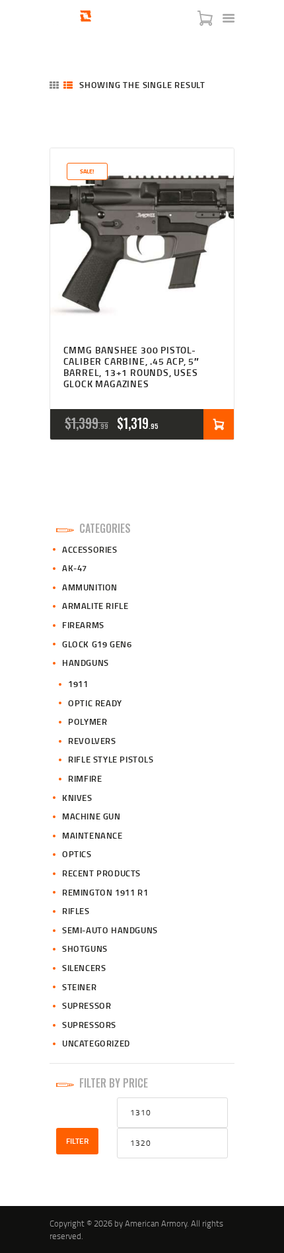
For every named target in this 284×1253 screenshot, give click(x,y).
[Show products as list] (68, 85)
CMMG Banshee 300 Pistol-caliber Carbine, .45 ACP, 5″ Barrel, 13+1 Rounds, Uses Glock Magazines (131, 367)
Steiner (79, 987)
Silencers (84, 968)
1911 (78, 684)
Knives (77, 798)
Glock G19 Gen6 (96, 644)
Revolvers (92, 741)
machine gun (91, 816)
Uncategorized (96, 1043)
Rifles (76, 911)
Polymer (87, 721)
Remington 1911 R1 (105, 892)
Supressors (89, 1025)
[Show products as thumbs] (54, 85)
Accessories (90, 549)
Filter (77, 1140)
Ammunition (90, 587)
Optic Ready (95, 703)
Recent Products (101, 873)
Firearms (83, 625)
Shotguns (85, 948)
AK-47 (74, 568)
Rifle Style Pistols (110, 759)
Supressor (86, 1005)
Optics (77, 854)
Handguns (85, 663)
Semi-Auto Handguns (110, 930)
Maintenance (92, 835)
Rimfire (85, 778)
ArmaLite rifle (95, 606)
